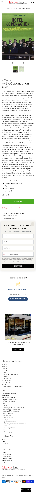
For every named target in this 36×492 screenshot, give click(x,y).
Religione (5, 384)
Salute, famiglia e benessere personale (14, 424)
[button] (11, 208)
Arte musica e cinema (9, 398)
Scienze (4, 426)
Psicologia (5, 420)
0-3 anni (4, 364)
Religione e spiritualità (9, 422)
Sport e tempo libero (8, 428)
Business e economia (8, 402)
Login (3, 462)
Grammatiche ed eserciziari (10, 412)
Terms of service (7, 458)
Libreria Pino (9, 475)
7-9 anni (4, 368)
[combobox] (5, 254)
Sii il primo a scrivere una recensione (18, 299)
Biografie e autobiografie (9, 400)
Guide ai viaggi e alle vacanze (11, 410)
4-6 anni (4, 366)
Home (8, 8)
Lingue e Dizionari (7, 414)
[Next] (23, 63)
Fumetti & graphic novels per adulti (13, 408)
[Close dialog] (32, 224)
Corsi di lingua (6, 416)
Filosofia (4, 406)
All (14, 8)
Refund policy (6, 454)
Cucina (4, 404)
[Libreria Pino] (18, 2)
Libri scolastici (6, 376)
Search (4, 452)
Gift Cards (5, 443)
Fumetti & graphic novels (10, 374)
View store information (9, 218)
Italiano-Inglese (7, 380)
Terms (27, 261)
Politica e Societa (7, 418)
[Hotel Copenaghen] (18, 36)
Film (3, 441)
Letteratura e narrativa (9, 393)
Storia (4, 430)
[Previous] (13, 63)
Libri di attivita (6, 378)
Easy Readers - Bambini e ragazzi (12, 386)
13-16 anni (5, 372)
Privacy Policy (22, 261)
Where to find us (7, 460)
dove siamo (18, 349)
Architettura (5, 396)
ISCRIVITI (18, 266)
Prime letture (6, 382)
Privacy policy (6, 456)
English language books (9, 432)
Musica (4, 439)
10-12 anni (5, 370)
